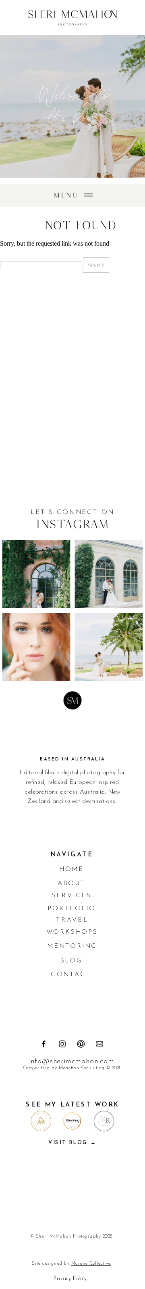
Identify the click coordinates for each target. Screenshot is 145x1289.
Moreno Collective (91, 1263)
